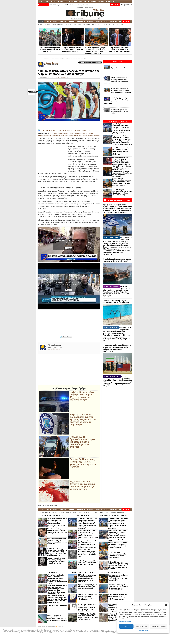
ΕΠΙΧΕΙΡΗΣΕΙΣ (81, 21)
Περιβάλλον (120, 24)
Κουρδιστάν (62, 1)
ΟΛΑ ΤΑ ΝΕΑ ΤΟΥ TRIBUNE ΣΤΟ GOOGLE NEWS (64, 131)
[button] (166, 605)
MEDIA (106, 21)
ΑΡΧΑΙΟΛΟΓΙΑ (113, 572)
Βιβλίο (74, 24)
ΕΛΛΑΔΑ (55, 21)
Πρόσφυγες (96, 135)
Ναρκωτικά (89, 135)
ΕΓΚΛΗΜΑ (63, 21)
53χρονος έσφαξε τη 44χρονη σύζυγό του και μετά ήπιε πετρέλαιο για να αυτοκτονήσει (82, 485)
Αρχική (40, 58)
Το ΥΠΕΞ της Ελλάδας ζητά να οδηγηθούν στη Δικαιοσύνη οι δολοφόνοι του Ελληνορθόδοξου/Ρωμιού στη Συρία (87, 607)
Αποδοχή (126, 626)
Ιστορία (54, 24)
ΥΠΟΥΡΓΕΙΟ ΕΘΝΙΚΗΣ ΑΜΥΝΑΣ (113, 516)
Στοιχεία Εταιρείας (54, 505)
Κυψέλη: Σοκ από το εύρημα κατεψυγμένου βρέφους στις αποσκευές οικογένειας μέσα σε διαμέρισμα (83, 419)
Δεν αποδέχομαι (141, 626)
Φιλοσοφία (60, 24)
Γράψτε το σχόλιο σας (60, 77)
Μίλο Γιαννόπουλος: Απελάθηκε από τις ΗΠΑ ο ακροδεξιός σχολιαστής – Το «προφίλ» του (57, 531)
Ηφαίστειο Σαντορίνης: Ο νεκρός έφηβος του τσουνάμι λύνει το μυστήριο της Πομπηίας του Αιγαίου (118, 587)
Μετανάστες (82, 135)
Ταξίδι (105, 24)
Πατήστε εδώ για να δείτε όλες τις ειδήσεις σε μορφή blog (68, 5)
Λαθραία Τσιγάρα (50, 135)
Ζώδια (79, 24)
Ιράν (40, 1)
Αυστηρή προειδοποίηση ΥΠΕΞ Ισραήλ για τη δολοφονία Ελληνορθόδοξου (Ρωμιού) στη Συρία (57, 560)
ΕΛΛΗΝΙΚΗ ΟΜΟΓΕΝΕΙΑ (52, 516)
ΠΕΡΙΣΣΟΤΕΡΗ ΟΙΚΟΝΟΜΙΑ (111, 376)
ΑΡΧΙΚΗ (41, 21)
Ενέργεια (101, 1)
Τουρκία (53, 1)
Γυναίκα (94, 24)
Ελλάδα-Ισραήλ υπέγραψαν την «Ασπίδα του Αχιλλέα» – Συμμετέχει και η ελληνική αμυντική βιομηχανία (121, 182)
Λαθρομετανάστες (74, 135)
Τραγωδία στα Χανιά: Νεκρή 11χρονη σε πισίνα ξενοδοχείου (116, 301)
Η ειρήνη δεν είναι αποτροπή (57, 605)
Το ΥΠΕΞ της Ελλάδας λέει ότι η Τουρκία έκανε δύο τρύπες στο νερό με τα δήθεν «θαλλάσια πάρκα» (88, 616)
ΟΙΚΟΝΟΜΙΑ (71, 21)
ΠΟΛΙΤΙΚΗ (48, 21)
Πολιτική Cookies (143, 630)
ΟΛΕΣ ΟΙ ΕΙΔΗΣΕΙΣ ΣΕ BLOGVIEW (119, 200)
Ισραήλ (46, 1)
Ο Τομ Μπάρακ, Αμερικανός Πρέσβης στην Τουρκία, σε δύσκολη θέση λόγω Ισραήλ (119, 49)
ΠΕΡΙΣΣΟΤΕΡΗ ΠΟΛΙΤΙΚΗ (111, 237)
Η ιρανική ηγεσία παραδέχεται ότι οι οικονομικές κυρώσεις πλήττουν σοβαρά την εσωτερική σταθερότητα (117, 348)
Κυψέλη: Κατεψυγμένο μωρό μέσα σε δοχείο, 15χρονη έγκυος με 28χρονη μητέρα (82, 396)
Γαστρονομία (86, 24)
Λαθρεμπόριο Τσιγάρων (61, 135)
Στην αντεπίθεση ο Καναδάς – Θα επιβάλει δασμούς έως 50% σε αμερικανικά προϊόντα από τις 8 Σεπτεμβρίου (117, 380)
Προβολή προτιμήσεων (158, 626)
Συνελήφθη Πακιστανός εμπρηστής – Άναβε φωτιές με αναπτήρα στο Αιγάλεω (83, 463)
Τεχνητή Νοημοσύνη (75, 1)
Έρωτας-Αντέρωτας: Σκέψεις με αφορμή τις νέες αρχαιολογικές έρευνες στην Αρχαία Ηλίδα (118, 577)
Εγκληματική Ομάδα (67, 133)
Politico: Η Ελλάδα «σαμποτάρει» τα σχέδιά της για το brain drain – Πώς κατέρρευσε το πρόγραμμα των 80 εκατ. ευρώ (57, 551)
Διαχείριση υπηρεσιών (125, 621)
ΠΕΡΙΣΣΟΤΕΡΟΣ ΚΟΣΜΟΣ (111, 286)
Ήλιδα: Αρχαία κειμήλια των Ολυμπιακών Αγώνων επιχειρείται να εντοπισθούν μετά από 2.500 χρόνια (118, 597)
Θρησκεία (47, 24)
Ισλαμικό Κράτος (90, 1)
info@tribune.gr (126, 5)
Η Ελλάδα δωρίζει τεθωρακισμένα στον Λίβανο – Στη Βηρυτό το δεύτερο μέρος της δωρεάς (122, 192)
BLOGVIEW (126, 21)
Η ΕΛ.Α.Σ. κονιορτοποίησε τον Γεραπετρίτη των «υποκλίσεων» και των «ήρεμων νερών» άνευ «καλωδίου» (121, 151)
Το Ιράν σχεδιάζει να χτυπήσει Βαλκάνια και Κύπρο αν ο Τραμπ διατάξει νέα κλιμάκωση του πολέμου (57, 617)
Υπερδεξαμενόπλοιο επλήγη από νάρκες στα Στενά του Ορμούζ (117, 260)
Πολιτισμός (68, 24)
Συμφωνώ (69, 248)
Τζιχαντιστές (110, 1)
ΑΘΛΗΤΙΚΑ (113, 21)
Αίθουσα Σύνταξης (51, 63)
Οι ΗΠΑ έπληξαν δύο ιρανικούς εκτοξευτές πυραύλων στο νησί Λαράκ (116, 294)
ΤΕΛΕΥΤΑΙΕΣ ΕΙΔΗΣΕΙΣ (118, 121)
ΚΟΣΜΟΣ (90, 21)
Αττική (55, 133)
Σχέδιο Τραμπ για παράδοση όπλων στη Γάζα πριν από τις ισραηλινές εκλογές (50, 49)
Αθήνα (51, 133)
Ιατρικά (100, 24)
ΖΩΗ (119, 21)
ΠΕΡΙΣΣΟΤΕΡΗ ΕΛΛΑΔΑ (110, 327)
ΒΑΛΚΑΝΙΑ (52, 572)
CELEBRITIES (98, 21)
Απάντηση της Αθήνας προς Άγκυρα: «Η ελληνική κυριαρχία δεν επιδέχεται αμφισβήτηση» (87, 597)
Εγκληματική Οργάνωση (80, 133)
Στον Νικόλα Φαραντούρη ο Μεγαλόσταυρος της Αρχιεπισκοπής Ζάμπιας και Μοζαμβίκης (57, 541)
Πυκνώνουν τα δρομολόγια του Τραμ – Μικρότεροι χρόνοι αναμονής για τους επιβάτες (82, 442)
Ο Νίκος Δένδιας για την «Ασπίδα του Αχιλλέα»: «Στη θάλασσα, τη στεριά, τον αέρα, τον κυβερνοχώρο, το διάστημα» (118, 565)
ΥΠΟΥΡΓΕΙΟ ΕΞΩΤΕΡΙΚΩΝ (83, 572)
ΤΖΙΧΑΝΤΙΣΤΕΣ (83, 516)
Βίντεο (60, 133)
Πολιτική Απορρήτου (43, 505)
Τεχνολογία (112, 24)
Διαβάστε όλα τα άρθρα (54, 349)
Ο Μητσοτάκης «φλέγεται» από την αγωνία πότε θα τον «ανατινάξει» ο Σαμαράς (72, 49)
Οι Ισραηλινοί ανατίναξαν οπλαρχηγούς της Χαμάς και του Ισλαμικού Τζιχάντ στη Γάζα (87, 553)
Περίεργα (40, 24)
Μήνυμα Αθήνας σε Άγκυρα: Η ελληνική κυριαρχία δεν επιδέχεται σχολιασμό (87, 586)
